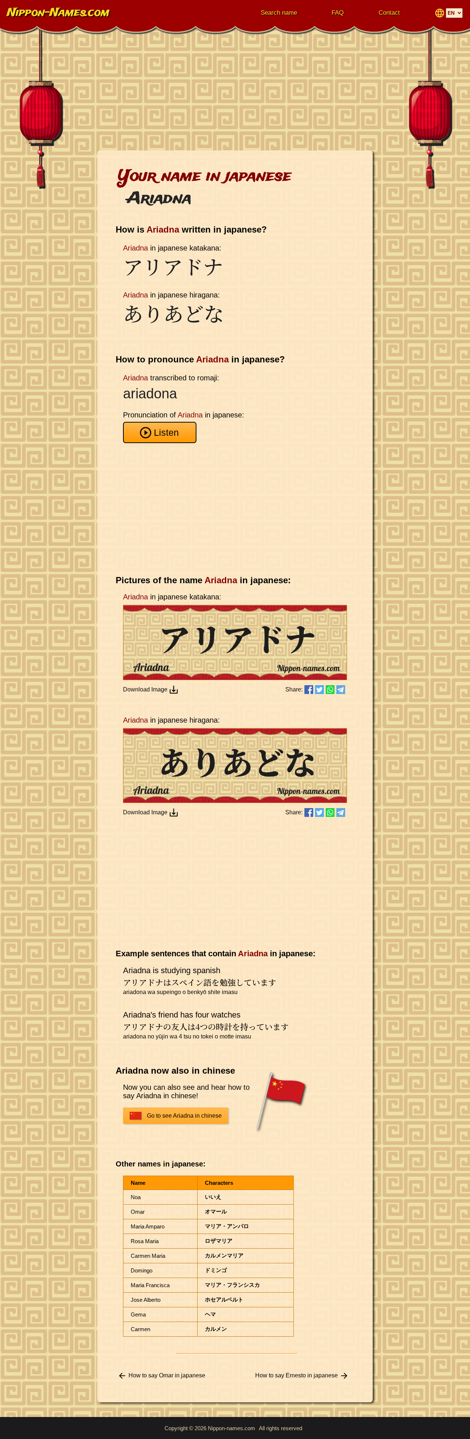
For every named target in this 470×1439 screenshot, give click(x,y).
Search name (279, 12)
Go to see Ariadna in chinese (184, 1116)
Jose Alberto (145, 1300)
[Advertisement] (235, 91)
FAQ (338, 12)
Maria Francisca (150, 1285)
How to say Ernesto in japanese (296, 1375)
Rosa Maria (145, 1241)
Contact (389, 12)
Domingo (141, 1270)
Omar (138, 1212)
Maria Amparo (147, 1226)
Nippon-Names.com (58, 13)
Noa (136, 1197)
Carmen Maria (148, 1256)
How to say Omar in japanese (167, 1375)
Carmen (140, 1329)
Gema (138, 1314)
